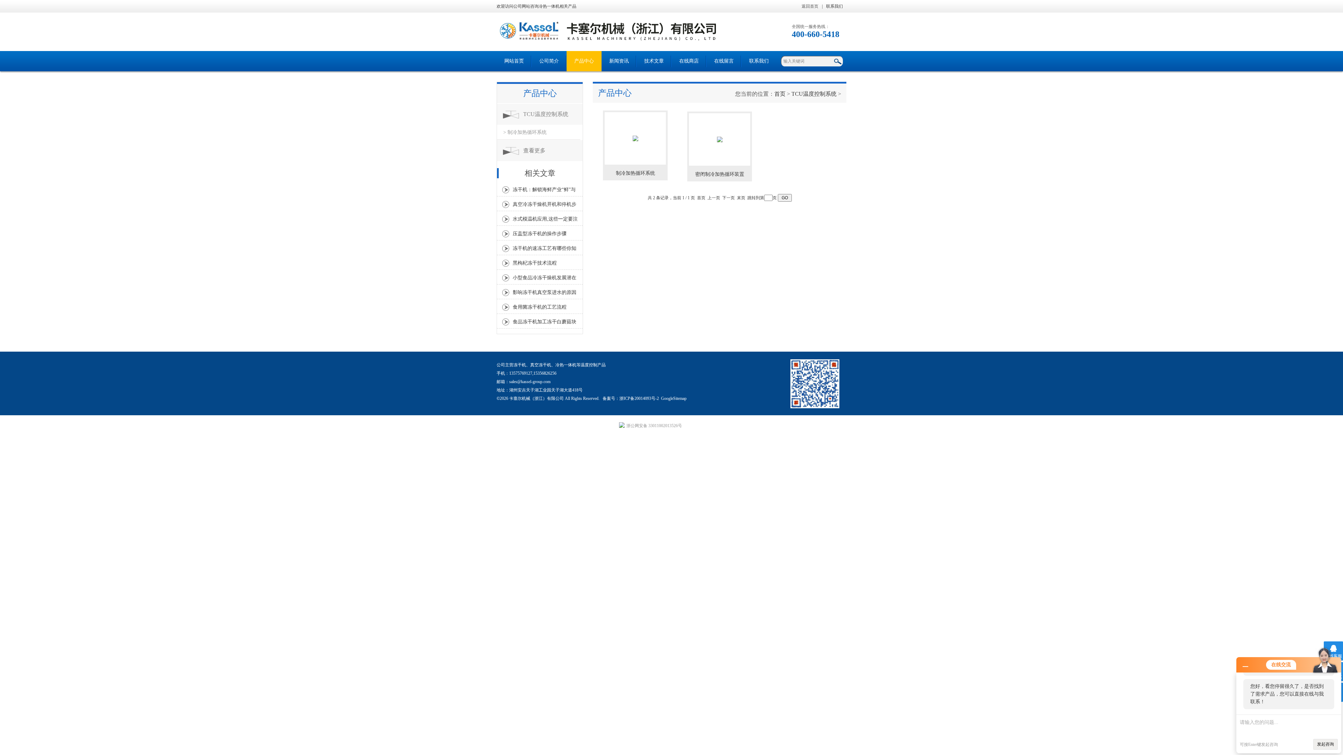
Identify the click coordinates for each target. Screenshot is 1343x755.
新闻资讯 (619, 61)
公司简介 (549, 61)
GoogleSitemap (674, 398)
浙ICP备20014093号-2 (639, 398)
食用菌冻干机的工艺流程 (540, 307)
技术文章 (654, 61)
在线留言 (724, 61)
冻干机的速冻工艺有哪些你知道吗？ (544, 250)
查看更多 (534, 150)
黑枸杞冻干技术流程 (535, 263)
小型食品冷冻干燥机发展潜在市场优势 (544, 279)
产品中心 (584, 61)
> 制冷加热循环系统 (525, 132)
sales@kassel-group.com (529, 381)
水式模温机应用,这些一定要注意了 (545, 220)
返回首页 (810, 6)
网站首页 (514, 61)
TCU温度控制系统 (545, 114)
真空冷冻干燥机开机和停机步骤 (544, 206)
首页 (780, 94)
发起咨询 (1325, 744)
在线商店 (689, 61)
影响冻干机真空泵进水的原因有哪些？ (544, 294)
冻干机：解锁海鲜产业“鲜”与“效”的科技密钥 (544, 191)
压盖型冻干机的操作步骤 (540, 233)
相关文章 (540, 173)
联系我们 (834, 6)
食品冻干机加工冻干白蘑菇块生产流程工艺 (544, 323)
